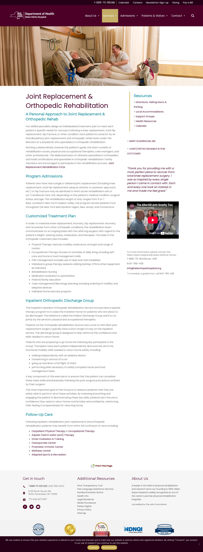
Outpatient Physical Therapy (48, 431)
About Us (90, 16)
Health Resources (146, 121)
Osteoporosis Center (44, 443)
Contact (176, 16)
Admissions (127, 16)
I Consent (93, 547)
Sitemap (81, 513)
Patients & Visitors (153, 16)
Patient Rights (84, 506)
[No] (199, 544)
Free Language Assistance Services (95, 489)
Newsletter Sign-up (157, 2)
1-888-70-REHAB (104, 2)
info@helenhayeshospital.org (144, 268)
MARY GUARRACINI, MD (142, 141)
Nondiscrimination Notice (90, 492)
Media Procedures (86, 502)
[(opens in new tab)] (38, 529)
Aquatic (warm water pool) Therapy (53, 435)
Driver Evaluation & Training (48, 439)
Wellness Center (41, 450)
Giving (175, 2)
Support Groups (145, 116)
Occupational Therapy (81, 431)
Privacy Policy (84, 509)
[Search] (191, 15)
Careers (137, 2)
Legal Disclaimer (85, 499)
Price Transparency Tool (89, 485)
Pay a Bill (188, 2)
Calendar (123, 2)
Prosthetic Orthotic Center (47, 447)
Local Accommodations (149, 111)
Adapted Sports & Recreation (49, 454)
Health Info (83, 495)
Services (108, 16)
